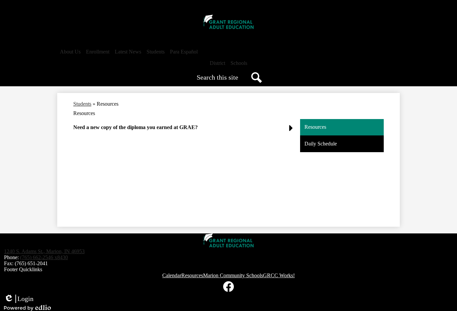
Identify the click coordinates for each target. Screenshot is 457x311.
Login (18, 299)
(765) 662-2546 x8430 (44, 257)
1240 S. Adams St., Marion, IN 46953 (44, 251)
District (217, 63)
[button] (70, 52)
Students (82, 104)
